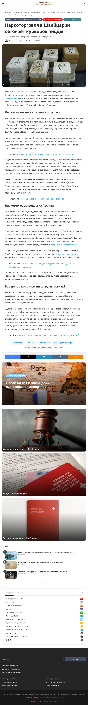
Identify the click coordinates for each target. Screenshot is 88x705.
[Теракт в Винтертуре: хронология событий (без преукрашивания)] (11, 575)
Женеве (31, 95)
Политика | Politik (28, 12)
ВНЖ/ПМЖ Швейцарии (10, 665)
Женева (32, 343)
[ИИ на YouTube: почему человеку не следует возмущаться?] (11, 565)
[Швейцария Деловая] (44, 3)
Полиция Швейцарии (64, 343)
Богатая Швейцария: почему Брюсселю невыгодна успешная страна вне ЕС (46, 552)
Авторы (39, 701)
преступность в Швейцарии (39, 347)
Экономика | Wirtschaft (14, 606)
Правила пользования (42, 698)
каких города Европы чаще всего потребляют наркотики (46, 154)
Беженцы (19, 343)
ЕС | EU (8, 609)
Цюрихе (22, 95)
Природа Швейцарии (9, 685)
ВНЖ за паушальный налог (11, 672)
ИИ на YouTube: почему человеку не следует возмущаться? (40, 562)
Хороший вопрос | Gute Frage (16, 636)
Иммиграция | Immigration (16, 376)
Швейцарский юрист (53, 679)
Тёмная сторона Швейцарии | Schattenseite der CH (52, 12)
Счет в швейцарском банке (55, 682)
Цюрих (59, 347)
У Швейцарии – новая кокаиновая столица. (44, 199)
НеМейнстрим (11, 633)
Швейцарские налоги (9, 682)
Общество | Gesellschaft (15, 612)
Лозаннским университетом (63, 245)
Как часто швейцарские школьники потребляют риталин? (51, 335)
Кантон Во (45, 343)
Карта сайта (54, 701)
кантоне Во (25, 231)
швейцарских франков (68, 254)
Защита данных (57, 698)
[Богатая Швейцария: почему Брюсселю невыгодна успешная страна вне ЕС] (11, 555)
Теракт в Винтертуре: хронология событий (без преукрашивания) (42, 572)
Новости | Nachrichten (72, 19)
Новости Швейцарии (13, 12)
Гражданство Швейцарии (11, 669)
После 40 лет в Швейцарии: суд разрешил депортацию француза (28, 387)
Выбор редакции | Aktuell (53, 19)
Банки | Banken (11, 602)
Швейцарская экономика (11, 679)
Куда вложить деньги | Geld (16, 623)
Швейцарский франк (53, 685)
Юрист (46, 701)
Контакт (33, 701)
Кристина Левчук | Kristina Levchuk (20, 41)
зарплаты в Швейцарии (25, 91)
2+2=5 (8, 640)
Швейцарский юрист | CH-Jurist (17, 626)
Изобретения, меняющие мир (17, 630)
